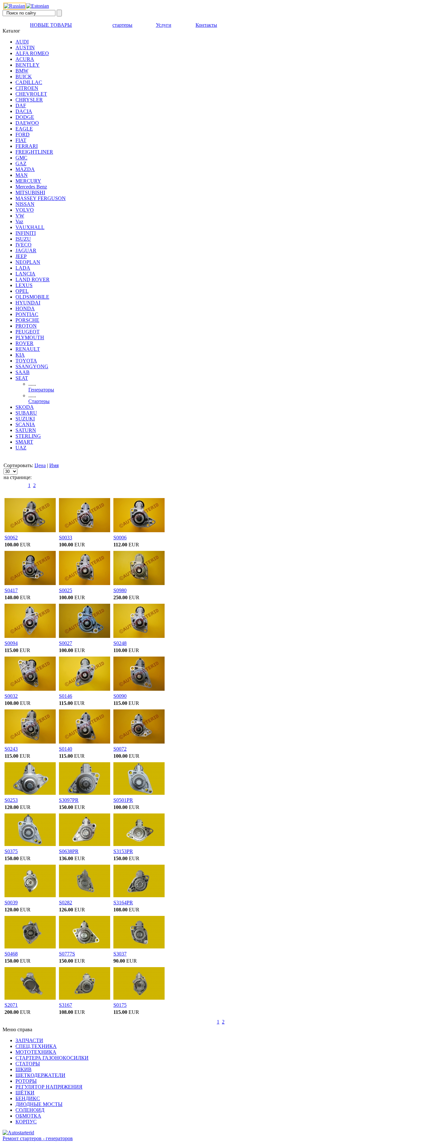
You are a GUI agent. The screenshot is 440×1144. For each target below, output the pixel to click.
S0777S (67, 954)
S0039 (11, 902)
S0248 (120, 643)
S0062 (11, 537)
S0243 (11, 749)
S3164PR (123, 902)
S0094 (11, 643)
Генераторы (41, 389)
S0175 (120, 1005)
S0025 (65, 590)
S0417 (11, 590)
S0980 (120, 590)
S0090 (120, 696)
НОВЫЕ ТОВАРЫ (51, 25)
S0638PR (69, 851)
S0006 (120, 537)
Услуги (163, 25)
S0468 (11, 954)
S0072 (120, 749)
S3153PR (123, 851)
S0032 (11, 696)
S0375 (11, 851)
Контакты (206, 25)
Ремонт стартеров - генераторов (38, 1138)
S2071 (11, 1005)
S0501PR (123, 800)
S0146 (65, 696)
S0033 (65, 537)
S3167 (65, 1005)
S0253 (11, 800)
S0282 (65, 902)
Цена (40, 465)
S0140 (65, 749)
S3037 (120, 954)
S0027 (65, 643)
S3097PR (69, 800)
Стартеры (39, 401)
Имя (54, 465)
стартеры (122, 25)
